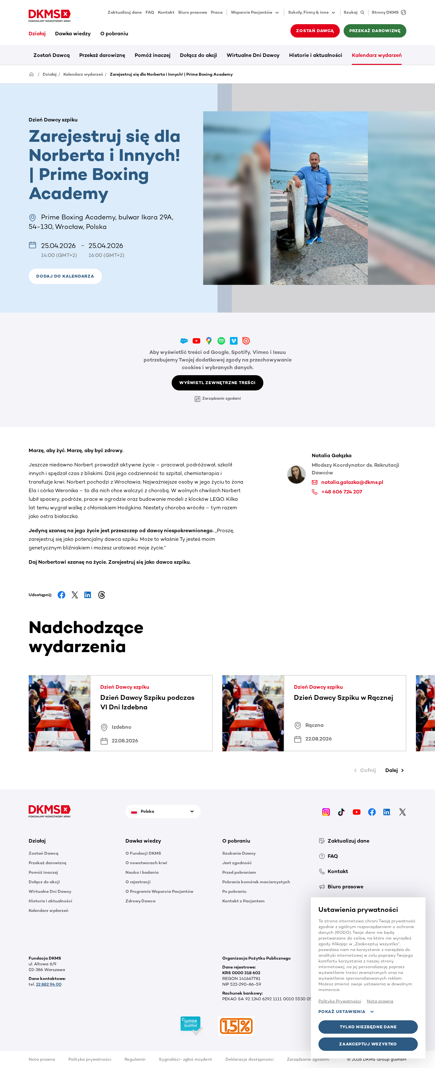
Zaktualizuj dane (125, 12)
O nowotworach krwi (146, 862)
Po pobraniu (234, 891)
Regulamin (135, 1059)
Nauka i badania (142, 872)
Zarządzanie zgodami (221, 398)
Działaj (37, 34)
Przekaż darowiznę (102, 55)
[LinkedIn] (387, 811)
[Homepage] (31, 74)
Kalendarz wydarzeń (377, 55)
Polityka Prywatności (339, 1001)
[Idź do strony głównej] (50, 16)
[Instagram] (326, 811)
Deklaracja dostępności (249, 1059)
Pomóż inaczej (152, 55)
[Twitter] (402, 811)
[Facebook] (372, 811)
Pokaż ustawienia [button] (341, 1011)
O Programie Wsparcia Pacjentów (159, 891)
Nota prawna (42, 1059)
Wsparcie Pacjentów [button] (251, 12)
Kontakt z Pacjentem (243, 901)
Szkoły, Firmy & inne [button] (308, 12)
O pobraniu (114, 34)
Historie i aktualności (315, 55)
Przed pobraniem (239, 872)
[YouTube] (356, 811)
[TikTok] (341, 811)
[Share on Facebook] (61, 595)
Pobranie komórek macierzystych (256, 881)
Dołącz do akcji (198, 55)
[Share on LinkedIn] (88, 595)
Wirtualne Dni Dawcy (253, 55)
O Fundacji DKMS (143, 853)
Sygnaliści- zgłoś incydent (185, 1059)
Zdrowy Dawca (140, 901)
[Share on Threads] (101, 595)
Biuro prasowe (192, 12)
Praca (217, 12)
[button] (65, 276)
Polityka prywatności (89, 1059)
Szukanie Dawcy (239, 853)
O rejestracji (138, 881)
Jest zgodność (237, 862)
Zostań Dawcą (51, 55)
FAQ (150, 12)
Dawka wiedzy (73, 34)
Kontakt (166, 12)
